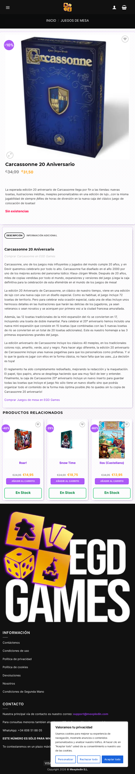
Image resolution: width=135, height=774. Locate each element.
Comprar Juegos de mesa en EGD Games (32, 400)
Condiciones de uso (16, 650)
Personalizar (65, 759)
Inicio (51, 20)
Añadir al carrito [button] (23, 481)
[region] (89, 744)
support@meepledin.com (90, 714)
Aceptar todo (112, 759)
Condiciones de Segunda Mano (23, 691)
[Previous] (2, 461)
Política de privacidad (17, 659)
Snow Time (67, 463)
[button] (8, 7)
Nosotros (9, 683)
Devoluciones (12, 675)
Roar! (23, 463)
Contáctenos (12, 642)
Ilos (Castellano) (112, 463)
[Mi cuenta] (114, 7)
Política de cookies (15, 667)
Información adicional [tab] (42, 235)
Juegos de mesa (75, 20)
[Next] (132, 461)
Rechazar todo (89, 759)
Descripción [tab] (14, 235)
